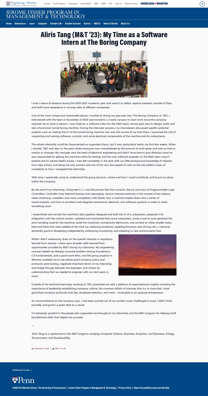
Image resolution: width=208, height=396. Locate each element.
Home (9, 24)
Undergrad (73, 4)
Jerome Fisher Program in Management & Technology (92, 388)
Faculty (47, 4)
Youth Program (59, 4)
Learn (32, 24)
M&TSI (97, 24)
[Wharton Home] (21, 4)
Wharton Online (131, 4)
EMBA (103, 4)
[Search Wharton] (202, 4)
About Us (125, 24)
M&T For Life (60, 349)
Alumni (87, 24)
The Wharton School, (28, 388)
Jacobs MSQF (85, 4)
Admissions (20, 24)
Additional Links (21, 370)
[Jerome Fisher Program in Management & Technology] (46, 14)
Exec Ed (118, 4)
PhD (110, 4)
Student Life (56, 24)
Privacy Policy (124, 388)
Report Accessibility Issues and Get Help (151, 388)
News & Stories (111, 24)
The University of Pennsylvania (52, 388)
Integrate (42, 24)
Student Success (73, 24)
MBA (96, 4)
